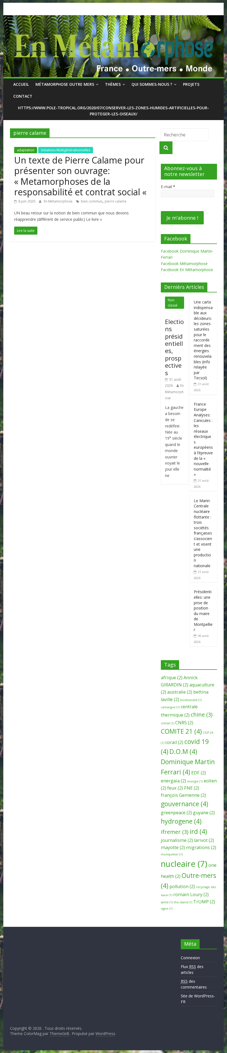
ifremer (175, 832)
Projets (191, 84)
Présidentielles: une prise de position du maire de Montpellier (203, 610)
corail (174, 742)
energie (195, 781)
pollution (182, 886)
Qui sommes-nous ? (151, 84)
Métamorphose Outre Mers (64, 84)
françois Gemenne (183, 795)
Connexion (190, 957)
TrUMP (204, 902)
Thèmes (113, 84)
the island (183, 902)
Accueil (21, 84)
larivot (204, 840)
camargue (170, 707)
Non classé (172, 303)
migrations (201, 847)
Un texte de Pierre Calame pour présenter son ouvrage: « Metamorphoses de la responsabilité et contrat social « (81, 176)
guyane (204, 813)
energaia (173, 781)
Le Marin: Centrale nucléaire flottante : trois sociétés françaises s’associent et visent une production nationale (203, 533)
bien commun (91, 201)
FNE (191, 788)
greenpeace (176, 813)
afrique (171, 678)
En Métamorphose (58, 201)
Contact (22, 96)
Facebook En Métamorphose (187, 269)
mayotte (173, 847)
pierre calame (116, 201)
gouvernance (184, 803)
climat (167, 723)
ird (198, 831)
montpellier (172, 854)
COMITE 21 (181, 731)
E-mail (168, 186)
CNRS (184, 723)
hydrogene (181, 821)
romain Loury (191, 894)
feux (175, 788)
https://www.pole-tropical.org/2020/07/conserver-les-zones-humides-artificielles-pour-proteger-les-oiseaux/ (113, 110)
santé (167, 902)
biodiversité (191, 700)
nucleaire (184, 863)
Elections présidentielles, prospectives (174, 347)
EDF (198, 773)
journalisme (177, 840)
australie (179, 692)
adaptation (25, 150)
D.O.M (183, 751)
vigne (166, 909)
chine (202, 714)
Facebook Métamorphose (184, 263)
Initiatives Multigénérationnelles (65, 150)
